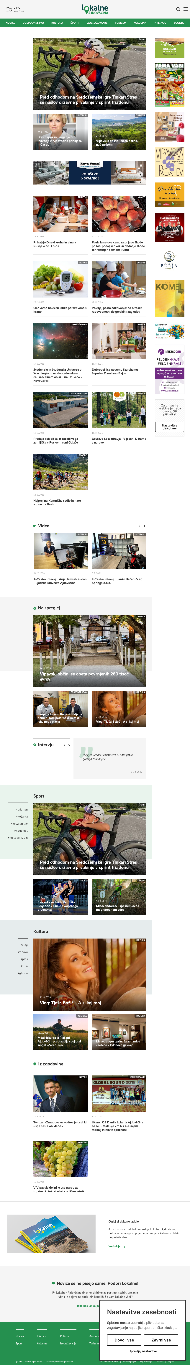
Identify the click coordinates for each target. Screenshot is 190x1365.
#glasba (23, 973)
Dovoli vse (124, 1340)
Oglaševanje (146, 1362)
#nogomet (21, 830)
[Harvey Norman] (89, 172)
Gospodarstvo (33, 22)
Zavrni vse (161, 1340)
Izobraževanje (96, 22)
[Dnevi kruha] (169, 197)
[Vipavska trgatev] (169, 164)
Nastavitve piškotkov (169, 427)
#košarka (22, 816)
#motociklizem (18, 837)
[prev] (139, 526)
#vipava (23, 952)
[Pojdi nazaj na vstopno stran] (95, 9)
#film (24, 966)
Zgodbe (179, 22)
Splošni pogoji (129, 1362)
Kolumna (140, 22)
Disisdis (159, 1362)
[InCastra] (169, 333)
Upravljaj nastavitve (143, 1351)
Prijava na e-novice (109, 1362)
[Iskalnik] (176, 9)
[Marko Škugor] (169, 230)
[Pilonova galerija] (169, 301)
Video (43, 525)
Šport (75, 22)
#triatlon (22, 809)
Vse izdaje (115, 1246)
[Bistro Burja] (169, 264)
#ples (24, 959)
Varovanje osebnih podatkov (59, 1362)
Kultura (57, 22)
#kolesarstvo (19, 823)
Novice (10, 22)
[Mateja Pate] (169, 372)
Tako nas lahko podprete (93, 1306)
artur (171, 1362)
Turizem (120, 22)
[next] (144, 526)
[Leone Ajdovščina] (169, 129)
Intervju (160, 22)
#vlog (24, 945)
